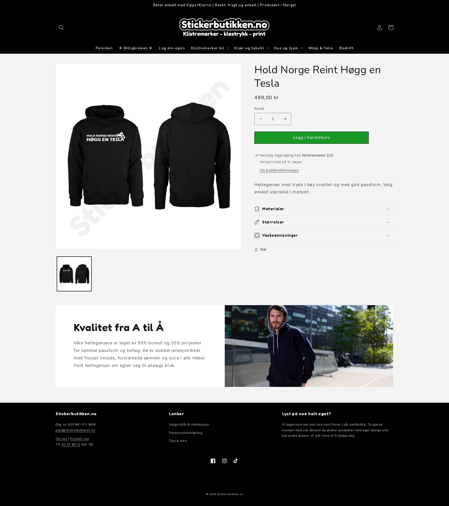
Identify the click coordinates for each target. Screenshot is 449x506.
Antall (259, 108)
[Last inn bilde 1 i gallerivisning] (74, 274)
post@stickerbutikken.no (75, 430)
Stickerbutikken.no (230, 494)
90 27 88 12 (71, 444)
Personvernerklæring (185, 433)
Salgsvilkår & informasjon (189, 424)
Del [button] (263, 249)
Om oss (61, 439)
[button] (61, 27)
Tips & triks (178, 441)
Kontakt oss (79, 439)
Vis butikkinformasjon (279, 170)
